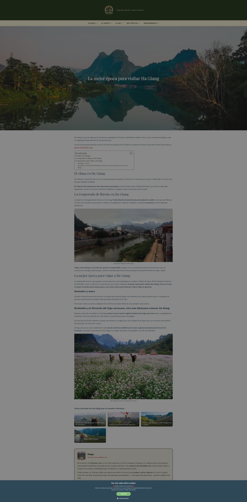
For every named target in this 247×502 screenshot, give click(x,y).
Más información (131, 490)
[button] (123, 498)
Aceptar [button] (123, 494)
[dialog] (123, 491)
